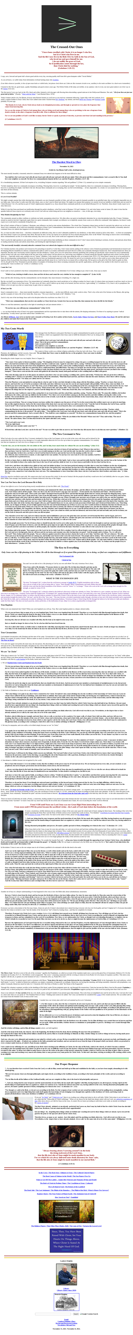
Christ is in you (57, 1097)
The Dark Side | (30, 1190)
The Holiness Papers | (39, 1226)
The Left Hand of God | (56, 1187)
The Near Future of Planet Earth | (61, 1194)
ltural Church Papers (86, 1173)
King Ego (4, 476)
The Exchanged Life (66, 556)
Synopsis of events (34, 815)
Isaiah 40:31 (72, 582)
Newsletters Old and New (66, 1325)
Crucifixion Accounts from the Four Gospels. (115, 813)
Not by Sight (77, 317)
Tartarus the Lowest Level (92, 1226)
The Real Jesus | (54, 1173)
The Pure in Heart (7, 640)
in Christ (45, 1097)
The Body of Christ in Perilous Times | (53, 1183)
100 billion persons (63, 833)
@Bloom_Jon (13, 317)
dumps (5, 89)
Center (99, 995)
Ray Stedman (60, 99)
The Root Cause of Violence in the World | (58, 1176)
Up (89, 1176)
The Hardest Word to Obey (66, 162)
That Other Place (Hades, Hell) (58, 1226)
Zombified (74, 1197)
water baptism (20, 659)
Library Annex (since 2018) (66, 1290)
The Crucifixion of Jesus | (76, 1183)
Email (66, 1319)
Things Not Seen (88, 317)
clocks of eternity (42, 1103)
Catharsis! (89, 1183)
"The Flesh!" (65, 486)
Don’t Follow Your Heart (106, 317)
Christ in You (66, 560)
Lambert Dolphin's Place (66, 1321)
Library (66, 1288)
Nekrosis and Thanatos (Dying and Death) (82, 1180)
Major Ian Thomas (85, 99)
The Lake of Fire (76, 1226)
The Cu (76, 1173)
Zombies (55, 80)
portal (125, 835)
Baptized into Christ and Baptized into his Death (24, 663)
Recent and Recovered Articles (66, 1323)
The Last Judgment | (43, 1190)
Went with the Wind (28, 94)
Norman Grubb (100, 99)
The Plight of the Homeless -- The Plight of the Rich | (69, 1190)
